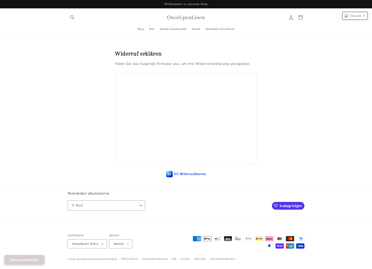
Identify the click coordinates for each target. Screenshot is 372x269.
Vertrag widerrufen (24, 260)
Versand (185, 258)
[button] (72, 17)
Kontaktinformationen (222, 258)
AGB (174, 258)
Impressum (200, 258)
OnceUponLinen (86, 259)
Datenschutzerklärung (155, 258)
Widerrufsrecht (129, 258)
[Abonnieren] (140, 205)
